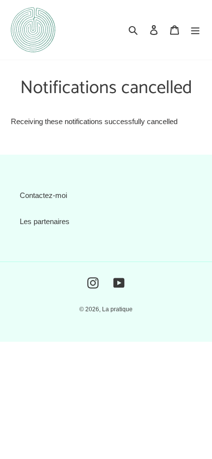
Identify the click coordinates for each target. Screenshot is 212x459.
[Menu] (195, 29)
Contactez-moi (43, 195)
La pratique (117, 309)
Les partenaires (45, 221)
